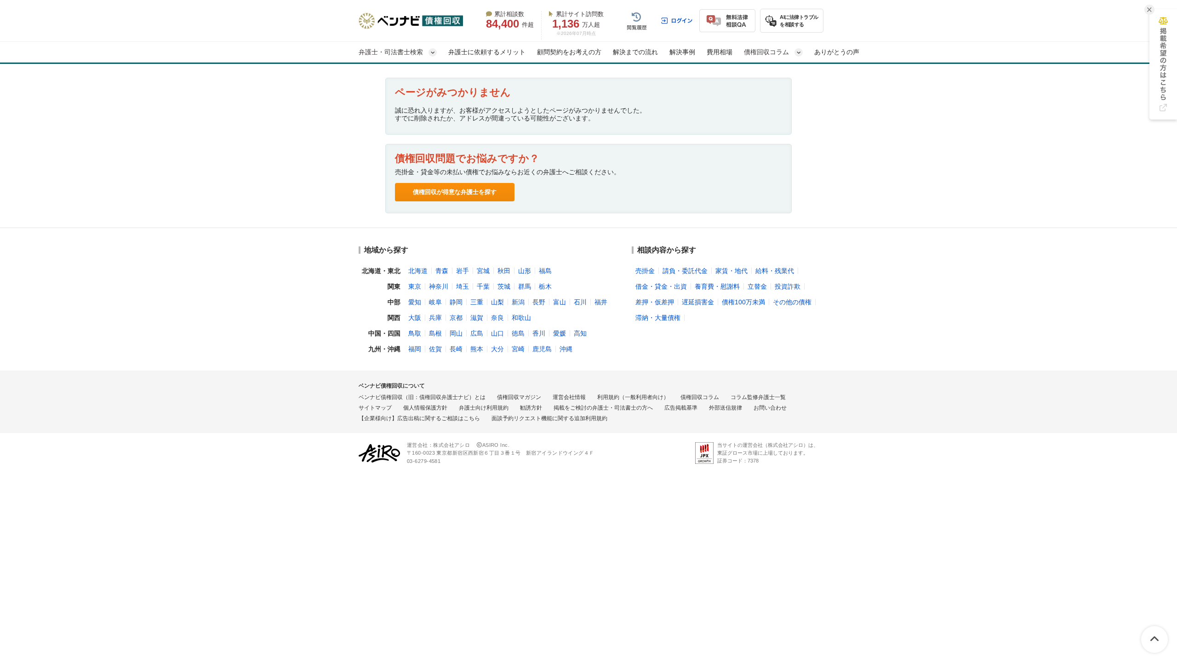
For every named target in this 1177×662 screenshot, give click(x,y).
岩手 (462, 271)
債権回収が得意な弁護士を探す (455, 191)
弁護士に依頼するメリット (487, 52)
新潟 (518, 302)
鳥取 (414, 333)
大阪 (414, 317)
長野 (538, 302)
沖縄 (566, 349)
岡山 (456, 333)
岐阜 (435, 302)
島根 (435, 333)
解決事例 (682, 52)
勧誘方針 (531, 408)
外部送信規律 (725, 408)
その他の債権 (792, 302)
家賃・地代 (731, 271)
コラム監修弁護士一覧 (758, 397)
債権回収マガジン (519, 397)
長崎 (456, 349)
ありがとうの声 (836, 52)
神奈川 (438, 286)
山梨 (497, 302)
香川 (538, 333)
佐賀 (435, 349)
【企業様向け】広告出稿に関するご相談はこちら (419, 419)
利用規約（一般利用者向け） (633, 397)
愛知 (414, 302)
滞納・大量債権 (657, 317)
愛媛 (559, 333)
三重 (476, 302)
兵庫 (435, 317)
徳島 (518, 333)
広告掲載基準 (680, 408)
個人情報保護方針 (425, 408)
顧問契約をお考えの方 (569, 52)
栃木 (545, 286)
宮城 (483, 271)
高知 (580, 333)
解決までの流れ (635, 52)
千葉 (483, 286)
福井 (600, 302)
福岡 (414, 349)
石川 (580, 302)
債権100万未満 (743, 302)
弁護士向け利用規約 (484, 408)
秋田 (503, 271)
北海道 (418, 271)
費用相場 (719, 52)
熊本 (476, 349)
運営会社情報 (569, 397)
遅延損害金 (698, 302)
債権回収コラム (699, 397)
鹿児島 (542, 349)
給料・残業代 (774, 271)
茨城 (503, 286)
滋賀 (476, 317)
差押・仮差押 (654, 302)
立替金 (757, 286)
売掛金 (645, 271)
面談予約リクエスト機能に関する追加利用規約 (549, 419)
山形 (524, 271)
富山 (559, 302)
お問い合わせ (770, 408)
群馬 (524, 286)
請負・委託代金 (685, 271)
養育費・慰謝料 (717, 286)
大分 (497, 349)
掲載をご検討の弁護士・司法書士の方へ (603, 408)
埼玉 (462, 286)
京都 (456, 317)
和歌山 (521, 317)
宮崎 (518, 349)
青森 (441, 271)
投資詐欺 (787, 286)
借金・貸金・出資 (661, 286)
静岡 (456, 302)
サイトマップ (375, 408)
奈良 (497, 317)
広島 (476, 333)
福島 (545, 271)
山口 (497, 333)
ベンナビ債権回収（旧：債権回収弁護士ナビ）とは (422, 397)
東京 (414, 286)
